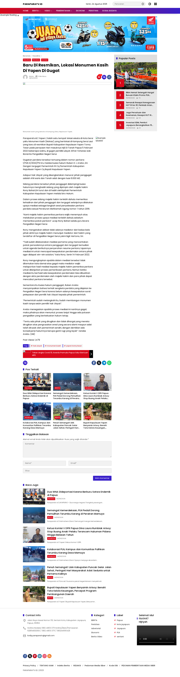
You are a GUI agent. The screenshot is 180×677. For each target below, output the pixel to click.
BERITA (57, 388)
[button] (142, 4)
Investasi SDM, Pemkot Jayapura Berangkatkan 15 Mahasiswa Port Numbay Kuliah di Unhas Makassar (139, 124)
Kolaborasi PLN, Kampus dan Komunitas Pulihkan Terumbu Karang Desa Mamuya (37, 425)
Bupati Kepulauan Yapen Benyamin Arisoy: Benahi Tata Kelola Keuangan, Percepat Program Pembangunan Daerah (95, 425)
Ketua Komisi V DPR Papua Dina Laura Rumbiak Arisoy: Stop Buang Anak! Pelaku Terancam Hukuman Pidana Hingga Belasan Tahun (96, 396)
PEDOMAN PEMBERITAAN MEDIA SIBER (138, 665)
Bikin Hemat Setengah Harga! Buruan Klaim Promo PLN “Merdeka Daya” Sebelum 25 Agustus (140, 94)
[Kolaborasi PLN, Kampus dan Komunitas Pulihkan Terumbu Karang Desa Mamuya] (37, 411)
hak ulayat (37, 346)
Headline (27, 60)
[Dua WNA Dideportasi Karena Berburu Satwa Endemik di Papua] (37, 382)
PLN (118, 632)
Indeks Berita (63, 665)
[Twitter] (99, 363)
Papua (120, 620)
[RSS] (49, 656)
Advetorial (89, 388)
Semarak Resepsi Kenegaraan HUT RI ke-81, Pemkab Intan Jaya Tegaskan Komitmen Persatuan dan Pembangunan (140, 104)
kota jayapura (123, 624)
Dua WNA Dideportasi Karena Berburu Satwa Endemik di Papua (37, 396)
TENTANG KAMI (46, 665)
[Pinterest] (35, 656)
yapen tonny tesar (74, 346)
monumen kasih (54, 346)
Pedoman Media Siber (95, 665)
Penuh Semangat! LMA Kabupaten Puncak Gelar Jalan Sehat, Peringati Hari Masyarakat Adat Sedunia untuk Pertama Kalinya (65, 425)
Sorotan (45, 60)
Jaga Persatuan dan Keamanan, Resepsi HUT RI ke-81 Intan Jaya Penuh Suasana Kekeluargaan (138, 114)
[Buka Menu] (155, 4)
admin (31, 76)
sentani (120, 636)
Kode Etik (113, 665)
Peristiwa (36, 60)
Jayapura (121, 628)
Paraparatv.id (32, 4)
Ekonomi (95, 632)
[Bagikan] (109, 77)
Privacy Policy (29, 665)
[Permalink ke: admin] (26, 77)
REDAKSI (77, 665)
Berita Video (96, 636)
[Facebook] (94, 363)
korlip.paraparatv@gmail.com (41, 635)
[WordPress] (40, 656)
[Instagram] (44, 656)
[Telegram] (104, 363)
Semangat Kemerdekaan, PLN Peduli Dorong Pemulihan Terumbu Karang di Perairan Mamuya (67, 396)
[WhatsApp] (109, 363)
